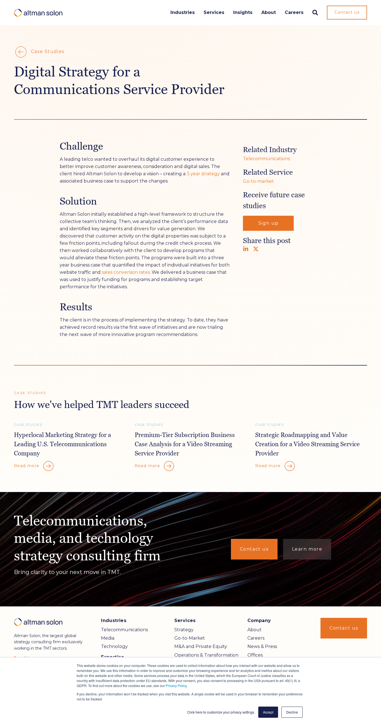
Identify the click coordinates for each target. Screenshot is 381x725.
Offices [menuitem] (255, 655)
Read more (27, 465)
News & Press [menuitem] (262, 646)
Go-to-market (258, 181)
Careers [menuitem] (255, 638)
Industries (182, 12)
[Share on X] (256, 249)
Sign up (268, 223)
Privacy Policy (176, 685)
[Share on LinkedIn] (246, 249)
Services (214, 12)
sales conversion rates (126, 272)
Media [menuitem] (107, 638)
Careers (294, 12)
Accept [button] (268, 712)
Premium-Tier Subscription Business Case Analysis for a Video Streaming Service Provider (185, 444)
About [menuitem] (254, 629)
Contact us (347, 12)
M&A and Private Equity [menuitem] (200, 646)
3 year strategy (203, 173)
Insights (242, 12)
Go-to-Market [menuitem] (189, 638)
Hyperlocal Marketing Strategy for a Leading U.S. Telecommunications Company (62, 444)
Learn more (307, 549)
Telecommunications (266, 158)
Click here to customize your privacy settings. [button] (221, 712)
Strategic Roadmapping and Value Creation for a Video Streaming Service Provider (307, 444)
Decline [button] (292, 712)
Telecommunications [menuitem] (124, 629)
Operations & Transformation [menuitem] (206, 655)
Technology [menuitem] (114, 646)
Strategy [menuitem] (184, 629)
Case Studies (46, 51)
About (268, 12)
